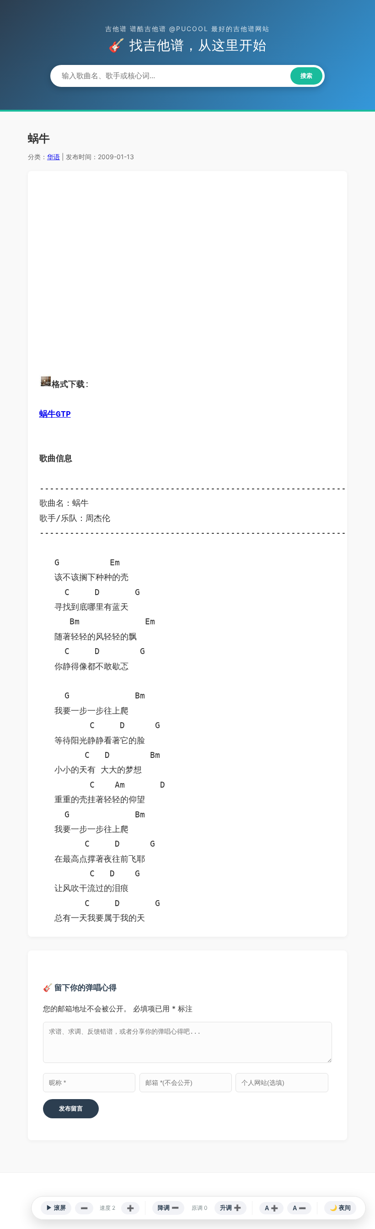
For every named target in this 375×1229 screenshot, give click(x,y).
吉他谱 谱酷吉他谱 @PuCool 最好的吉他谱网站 (187, 28)
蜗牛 (47, 414)
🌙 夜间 (340, 1207)
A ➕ (271, 1208)
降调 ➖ (168, 1207)
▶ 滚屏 (56, 1207)
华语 (53, 157)
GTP (63, 414)
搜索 (306, 75)
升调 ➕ (230, 1207)
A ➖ (299, 1208)
